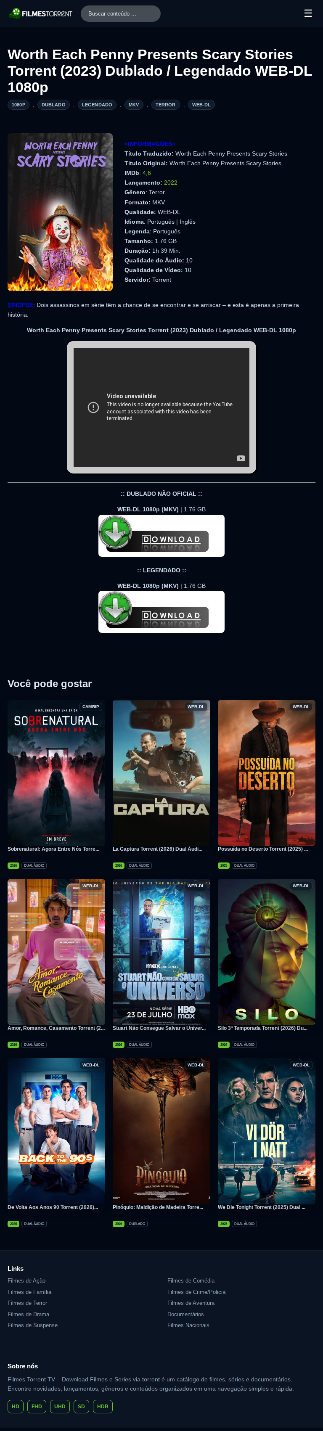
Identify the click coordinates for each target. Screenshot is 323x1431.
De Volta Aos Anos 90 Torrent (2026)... (53, 1207)
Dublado (54, 104)
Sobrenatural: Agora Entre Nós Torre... (53, 849)
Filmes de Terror (27, 1303)
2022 (170, 182)
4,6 (147, 172)
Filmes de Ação (26, 1281)
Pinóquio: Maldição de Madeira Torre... (158, 1207)
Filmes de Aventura (190, 1303)
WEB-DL (201, 104)
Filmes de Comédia (190, 1281)
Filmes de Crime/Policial (197, 1292)
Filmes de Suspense (33, 1325)
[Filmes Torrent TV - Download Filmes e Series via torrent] (41, 13)
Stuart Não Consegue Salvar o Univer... (159, 1028)
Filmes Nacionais (188, 1325)
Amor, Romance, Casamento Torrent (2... (56, 1028)
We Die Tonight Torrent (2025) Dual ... (261, 1207)
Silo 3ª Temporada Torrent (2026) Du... (262, 1028)
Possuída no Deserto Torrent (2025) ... (263, 849)
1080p (18, 104)
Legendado (97, 104)
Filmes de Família (29, 1292)
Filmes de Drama (28, 1314)
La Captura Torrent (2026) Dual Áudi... (157, 849)
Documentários (185, 1314)
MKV (134, 104)
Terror (166, 104)
